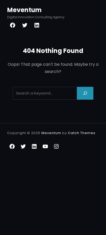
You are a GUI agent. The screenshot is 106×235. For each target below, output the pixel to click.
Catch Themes (81, 132)
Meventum (24, 10)
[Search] (85, 93)
